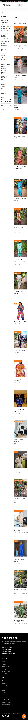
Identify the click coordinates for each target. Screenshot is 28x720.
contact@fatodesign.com (8, 653)
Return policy (5, 669)
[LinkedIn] (8, 716)
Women (4, 683)
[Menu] (25, 5)
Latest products (6, 704)
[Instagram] (3, 716)
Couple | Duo (5, 685)
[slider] (2, 99)
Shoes (3, 690)
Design (10, 638)
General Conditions (7, 673)
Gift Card (4, 664)
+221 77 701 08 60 (7, 649)
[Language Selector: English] (20, 5)
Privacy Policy (5, 666)
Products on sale (6, 707)
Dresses (4, 688)
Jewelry (4, 692)
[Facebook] (5, 716)
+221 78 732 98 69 (6, 651)
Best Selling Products (7, 699)
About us (4, 661)
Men (3, 680)
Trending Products (6, 702)
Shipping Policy (6, 671)
